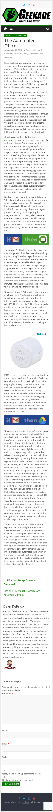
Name (6, 730)
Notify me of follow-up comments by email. (22, 773)
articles (19, 53)
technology (8, 57)
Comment (7, 693)
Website (6, 757)
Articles (8, 35)
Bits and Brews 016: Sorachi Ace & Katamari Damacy (23, 592)
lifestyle (26, 53)
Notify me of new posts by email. (17, 780)
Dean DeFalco (31, 50)
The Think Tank (20, 35)
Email (5, 743)
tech (41, 53)
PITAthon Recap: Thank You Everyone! (21, 582)
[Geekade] (5, 29)
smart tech (34, 53)
